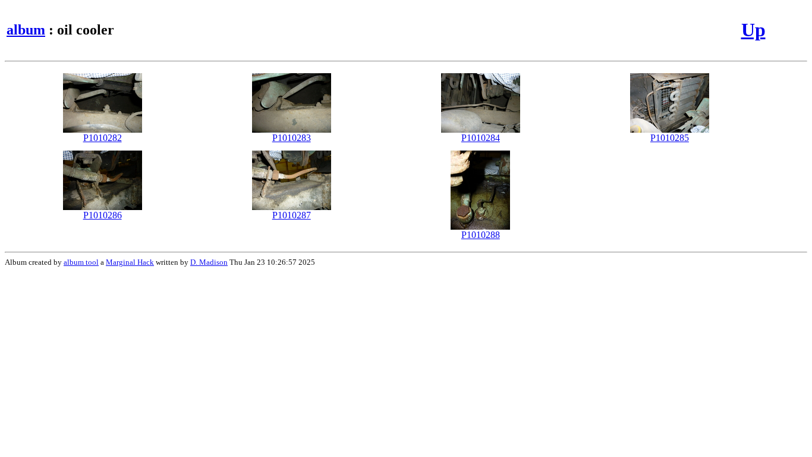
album (26, 29)
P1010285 (669, 138)
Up (753, 29)
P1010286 (102, 215)
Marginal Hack (130, 262)
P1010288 (480, 235)
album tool (81, 262)
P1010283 (291, 138)
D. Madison (209, 262)
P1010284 (480, 138)
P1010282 (102, 138)
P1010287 (291, 215)
